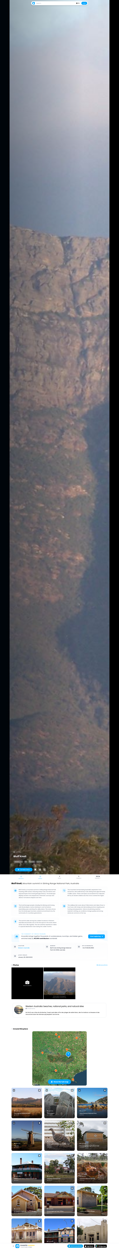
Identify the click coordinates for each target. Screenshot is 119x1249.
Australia (17, 852)
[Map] (40, 869)
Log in (84, 3)
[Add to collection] (35, 869)
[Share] (44, 869)
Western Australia (23, 948)
